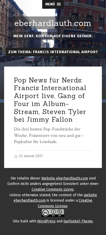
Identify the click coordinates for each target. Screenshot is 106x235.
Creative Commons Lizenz (53, 189)
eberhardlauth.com (53, 23)
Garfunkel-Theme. (78, 221)
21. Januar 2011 (30, 156)
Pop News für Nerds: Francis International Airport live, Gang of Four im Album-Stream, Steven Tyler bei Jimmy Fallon (50, 100)
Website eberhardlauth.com (64, 178)
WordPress (46, 221)
